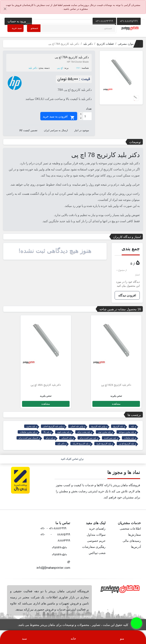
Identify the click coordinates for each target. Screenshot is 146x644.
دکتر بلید (33, 67)
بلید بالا (46, 432)
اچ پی (60, 67)
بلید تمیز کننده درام (88, 438)
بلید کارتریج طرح (104, 443)
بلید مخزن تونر (104, 432)
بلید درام (49, 438)
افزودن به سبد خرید (59, 117)
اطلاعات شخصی (130, 528)
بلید (132, 426)
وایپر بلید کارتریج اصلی (53, 426)
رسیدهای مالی (132, 540)
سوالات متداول (96, 534)
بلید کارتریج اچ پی (126, 443)
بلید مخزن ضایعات (28, 432)
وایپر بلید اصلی (77, 426)
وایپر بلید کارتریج (98, 426)
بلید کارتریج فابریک (81, 443)
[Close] (5, 9)
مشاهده (116, 403)
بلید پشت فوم (63, 432)
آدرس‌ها (136, 546)
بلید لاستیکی (66, 438)
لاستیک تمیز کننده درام (28, 438)
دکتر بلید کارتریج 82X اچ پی (116, 385)
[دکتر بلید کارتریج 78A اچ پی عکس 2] (136, 98)
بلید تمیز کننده (110, 438)
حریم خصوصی (96, 540)
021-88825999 (129, 21)
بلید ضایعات (129, 438)
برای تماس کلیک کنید (72, 459)
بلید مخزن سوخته (126, 432)
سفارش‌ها (134, 534)
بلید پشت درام (84, 432)
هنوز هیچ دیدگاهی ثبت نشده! (55, 250)
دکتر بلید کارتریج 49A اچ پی (46, 385)
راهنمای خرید (97, 528)
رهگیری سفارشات (94, 546)
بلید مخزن (30, 426)
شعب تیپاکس (97, 553)
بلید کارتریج (118, 426)
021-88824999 (104, 21)
